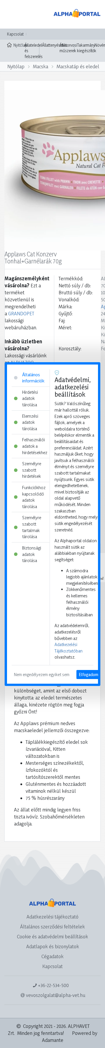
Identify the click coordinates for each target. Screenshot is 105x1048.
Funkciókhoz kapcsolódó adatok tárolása (34, 497)
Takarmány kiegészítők (86, 48)
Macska (40, 66)
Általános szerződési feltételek (52, 926)
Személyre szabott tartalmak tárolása (31, 527)
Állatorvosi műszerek (68, 48)
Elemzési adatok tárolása (30, 422)
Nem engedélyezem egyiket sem (41, 674)
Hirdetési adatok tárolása (30, 398)
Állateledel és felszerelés (33, 51)
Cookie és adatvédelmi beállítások (52, 936)
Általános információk (33, 378)
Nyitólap (17, 45)
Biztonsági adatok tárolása (31, 554)
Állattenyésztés (54, 45)
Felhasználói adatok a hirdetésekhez (34, 446)
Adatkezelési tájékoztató (52, 917)
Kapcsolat (15, 34)
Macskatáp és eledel (78, 66)
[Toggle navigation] (13, 14)
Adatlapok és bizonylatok (52, 946)
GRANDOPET (21, 313)
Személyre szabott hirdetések (31, 470)
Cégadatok (52, 956)
